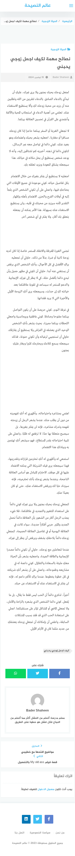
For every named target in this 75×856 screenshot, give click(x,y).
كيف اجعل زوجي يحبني (56, 651)
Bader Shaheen (61, 77)
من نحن (60, 833)
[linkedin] (26, 819)
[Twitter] (37, 819)
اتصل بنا (19, 833)
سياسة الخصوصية (40, 833)
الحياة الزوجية (58, 49)
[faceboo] (49, 819)
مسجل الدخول (46, 789)
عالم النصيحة (37, 5)
